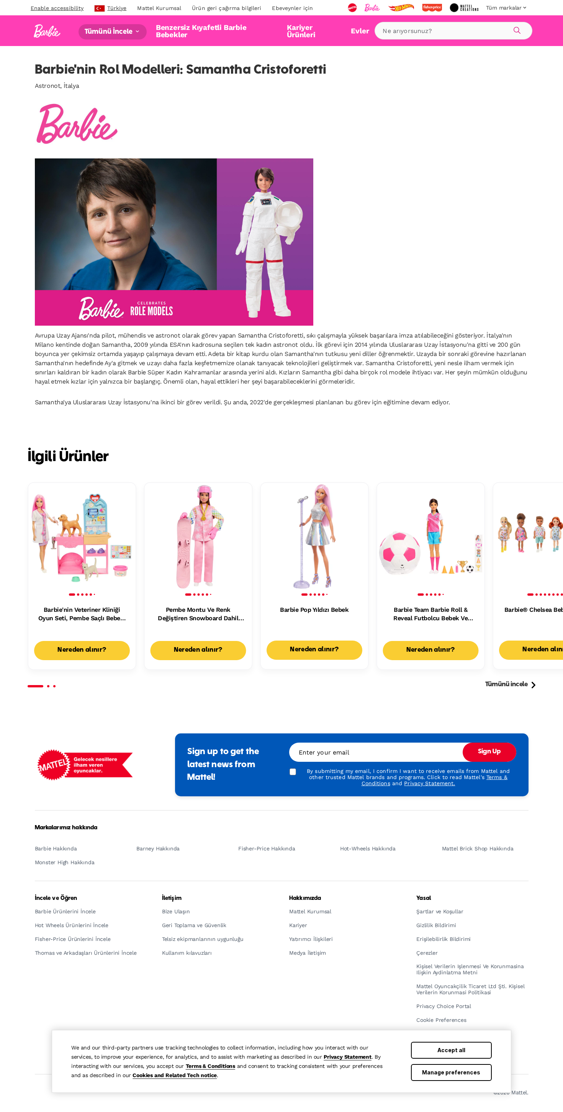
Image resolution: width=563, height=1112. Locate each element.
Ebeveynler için (292, 8)
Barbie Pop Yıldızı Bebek (314, 609)
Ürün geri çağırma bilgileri (226, 8)
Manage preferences (451, 1072)
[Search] (515, 29)
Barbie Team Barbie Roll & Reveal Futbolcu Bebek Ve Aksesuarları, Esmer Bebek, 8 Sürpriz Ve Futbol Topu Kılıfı (430, 614)
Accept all (451, 1050)
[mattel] (353, 7)
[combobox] (453, 31)
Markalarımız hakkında (66, 827)
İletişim (172, 898)
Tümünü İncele (109, 31)
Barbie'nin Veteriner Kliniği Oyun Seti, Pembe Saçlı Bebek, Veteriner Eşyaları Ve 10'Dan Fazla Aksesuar (82, 614)
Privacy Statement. (429, 783)
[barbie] (373, 7)
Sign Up (489, 752)
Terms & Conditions (210, 1066)
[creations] (465, 7)
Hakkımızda (305, 898)
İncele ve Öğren (56, 898)
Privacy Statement (348, 1057)
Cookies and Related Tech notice (175, 1075)
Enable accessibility (57, 8)
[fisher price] (433, 7)
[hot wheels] (402, 7)
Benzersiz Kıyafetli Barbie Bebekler (201, 31)
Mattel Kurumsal (159, 8)
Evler (360, 30)
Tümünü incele (506, 685)
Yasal (423, 898)
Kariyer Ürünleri (301, 31)
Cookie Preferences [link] (441, 1020)
